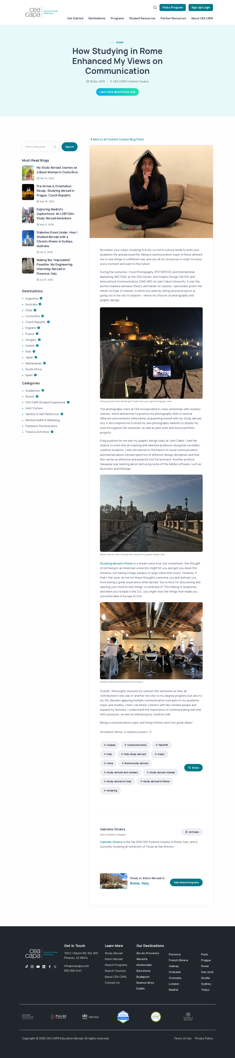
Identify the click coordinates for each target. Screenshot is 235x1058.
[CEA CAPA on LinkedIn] (44, 967)
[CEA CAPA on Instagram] (32, 967)
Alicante (141, 959)
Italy (109, 754)
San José (207, 972)
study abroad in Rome (156, 781)
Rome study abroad (136, 763)
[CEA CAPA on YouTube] (38, 967)
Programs (117, 18)
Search (69, 146)
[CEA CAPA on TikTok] (25, 967)
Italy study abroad (135, 754)
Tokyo (205, 990)
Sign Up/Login (200, 7)
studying (112, 790)
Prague (206, 960)
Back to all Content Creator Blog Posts (118, 139)
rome (120, 42)
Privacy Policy (204, 1038)
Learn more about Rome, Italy (117, 91)
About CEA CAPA (202, 18)
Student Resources (142, 18)
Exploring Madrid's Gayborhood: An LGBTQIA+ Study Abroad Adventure (55, 213)
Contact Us (112, 983)
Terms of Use (182, 1038)
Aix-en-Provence (147, 953)
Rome (205, 966)
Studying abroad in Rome (116, 563)
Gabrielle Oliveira (112, 829)
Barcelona (143, 971)
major (161, 754)
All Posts (194, 832)
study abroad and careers (122, 772)
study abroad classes (162, 772)
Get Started (75, 18)
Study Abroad (114, 953)
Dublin (140, 988)
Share (195, 767)
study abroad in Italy (119, 781)
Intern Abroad (113, 959)
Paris (204, 954)
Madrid (173, 990)
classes (111, 745)
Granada (175, 972)
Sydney (206, 984)
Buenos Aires (145, 983)
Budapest (142, 977)
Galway (174, 966)
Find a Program (172, 7)
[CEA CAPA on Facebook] (49, 967)
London (174, 984)
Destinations (97, 18)
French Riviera (178, 960)
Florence (175, 954)
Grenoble (175, 978)
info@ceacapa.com (76, 966)
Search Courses (115, 971)
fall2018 (163, 745)
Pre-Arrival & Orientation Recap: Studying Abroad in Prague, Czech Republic (55, 190)
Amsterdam (144, 965)
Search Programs (116, 965)
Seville (205, 978)
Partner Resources (173, 18)
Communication (137, 745)
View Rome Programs (186, 882)
